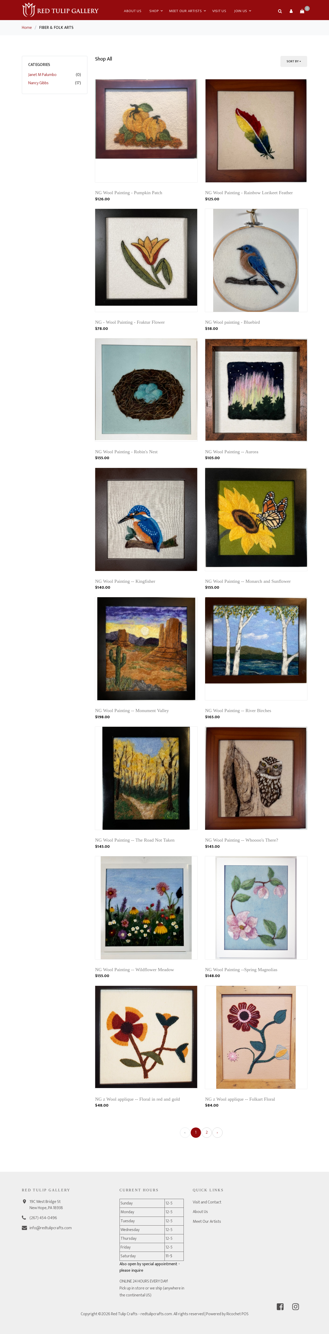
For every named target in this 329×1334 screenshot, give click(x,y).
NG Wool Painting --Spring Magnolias (241, 969)
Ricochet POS (237, 1314)
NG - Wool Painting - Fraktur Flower (130, 322)
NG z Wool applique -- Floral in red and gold (137, 1099)
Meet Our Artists (185, 11)
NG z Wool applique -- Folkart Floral (240, 1099)
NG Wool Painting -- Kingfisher (125, 581)
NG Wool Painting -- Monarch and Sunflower (248, 581)
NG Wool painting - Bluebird (232, 322)
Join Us (240, 11)
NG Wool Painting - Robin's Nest (126, 451)
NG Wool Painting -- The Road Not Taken (135, 840)
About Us (133, 11)
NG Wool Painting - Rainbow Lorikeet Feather (249, 192)
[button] (291, 11)
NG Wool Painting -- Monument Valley (132, 710)
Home (27, 27)
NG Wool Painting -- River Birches (238, 710)
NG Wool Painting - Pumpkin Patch (128, 192)
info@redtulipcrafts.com (51, 1228)
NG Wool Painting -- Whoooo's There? (241, 840)
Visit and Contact (207, 1202)
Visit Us (219, 11)
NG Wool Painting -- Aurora (231, 451)
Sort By (293, 61)
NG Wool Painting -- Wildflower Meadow (134, 969)
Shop (154, 11)
